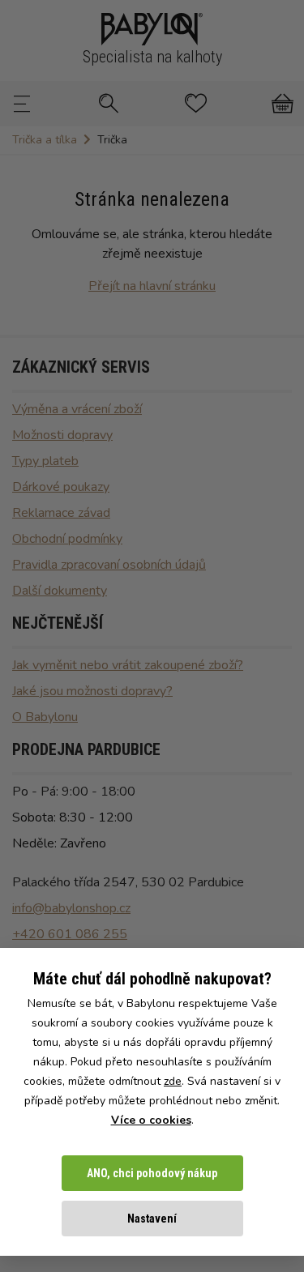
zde (173, 1081)
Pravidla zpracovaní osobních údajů (109, 565)
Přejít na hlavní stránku (152, 286)
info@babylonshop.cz (71, 908)
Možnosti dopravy (62, 435)
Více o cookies (151, 1120)
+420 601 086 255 (69, 934)
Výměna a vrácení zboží (77, 409)
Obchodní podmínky (67, 539)
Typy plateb (45, 461)
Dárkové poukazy (60, 487)
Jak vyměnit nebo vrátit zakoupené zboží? (127, 665)
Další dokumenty (59, 591)
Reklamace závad (61, 513)
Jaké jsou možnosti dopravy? (92, 691)
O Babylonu (45, 717)
